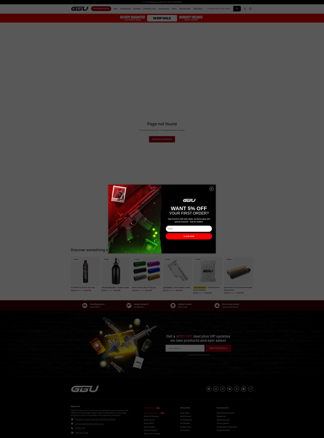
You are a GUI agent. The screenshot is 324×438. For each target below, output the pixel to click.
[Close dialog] (211, 189)
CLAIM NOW (189, 236)
